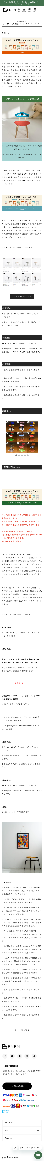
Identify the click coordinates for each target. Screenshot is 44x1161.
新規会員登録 (19, 1086)
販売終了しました (22, 683)
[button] (19, 9)
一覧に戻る (24, 1030)
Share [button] (6, 33)
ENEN (16, 1157)
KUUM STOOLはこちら (22, 297)
